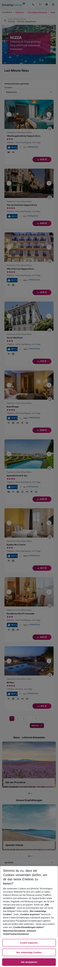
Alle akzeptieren (29, 962)
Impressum (31, 931)
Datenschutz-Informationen (14, 931)
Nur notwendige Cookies (29, 952)
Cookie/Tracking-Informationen (16, 934)
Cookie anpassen (29, 943)
